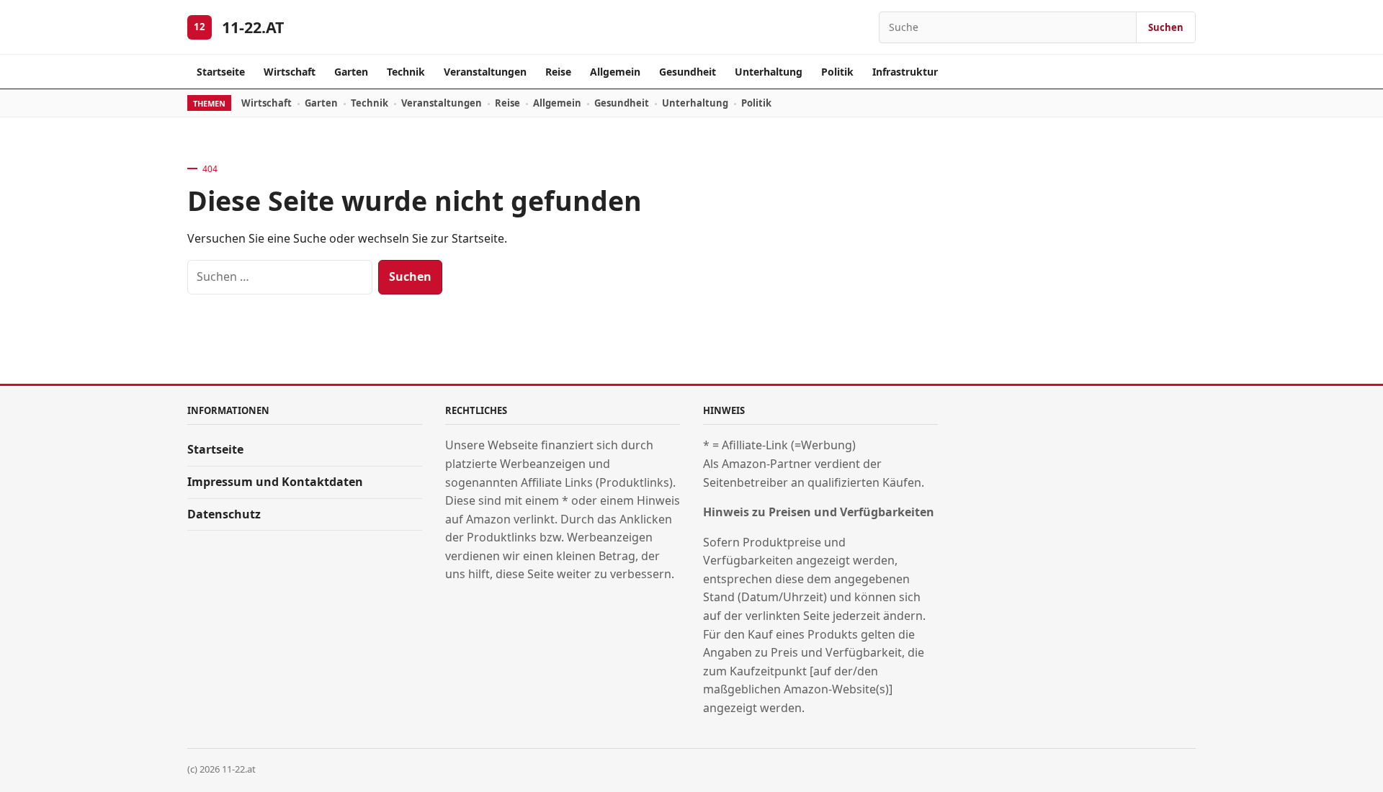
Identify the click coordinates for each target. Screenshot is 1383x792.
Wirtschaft (289, 71)
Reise (558, 71)
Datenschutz (224, 514)
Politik (837, 71)
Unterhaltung (768, 71)
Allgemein (615, 71)
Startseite (221, 71)
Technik (406, 71)
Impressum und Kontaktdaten (275, 482)
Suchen (1165, 27)
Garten (351, 71)
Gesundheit (687, 71)
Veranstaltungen (485, 71)
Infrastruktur (905, 71)
